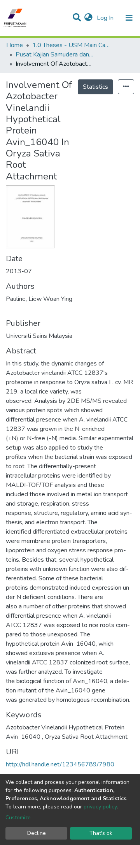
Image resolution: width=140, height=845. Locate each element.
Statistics (95, 87)
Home (14, 45)
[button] (88, 18)
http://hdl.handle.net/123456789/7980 (60, 764)
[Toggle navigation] (129, 18)
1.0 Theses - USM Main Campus (71, 45)
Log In (106, 18)
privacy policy (100, 806)
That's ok (100, 833)
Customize (18, 817)
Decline (36, 833)
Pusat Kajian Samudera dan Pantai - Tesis (54, 54)
